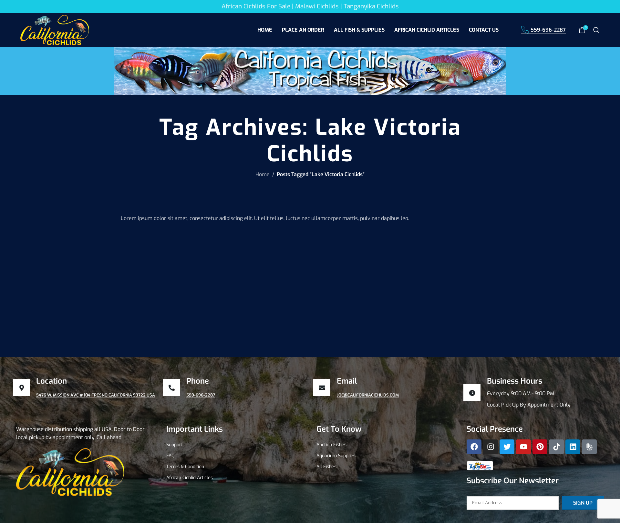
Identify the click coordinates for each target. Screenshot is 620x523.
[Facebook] (474, 446)
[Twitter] (507, 446)
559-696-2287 (548, 29)
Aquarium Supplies (336, 456)
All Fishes (326, 467)
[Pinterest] (539, 446)
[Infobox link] (535, 392)
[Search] (596, 30)
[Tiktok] (556, 446)
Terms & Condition (185, 467)
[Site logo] (54, 29)
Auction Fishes (331, 445)
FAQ (170, 456)
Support (174, 445)
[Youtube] (523, 446)
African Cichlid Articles (189, 478)
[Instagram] (490, 446)
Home (262, 174)
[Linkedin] (572, 446)
